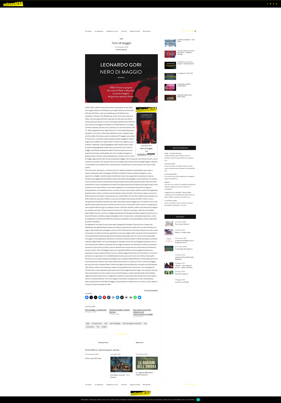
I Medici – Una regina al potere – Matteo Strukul (183, 266)
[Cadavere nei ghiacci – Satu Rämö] (170, 43)
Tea (98, 327)
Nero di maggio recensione (132, 323)
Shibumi (167, 182)
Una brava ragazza (181, 274)
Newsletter (147, 31)
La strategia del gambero (184, 249)
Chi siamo (88, 31)
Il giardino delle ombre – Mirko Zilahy (185, 96)
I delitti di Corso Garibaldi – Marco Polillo (178, 192)
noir (145, 323)
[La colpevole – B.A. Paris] (170, 76)
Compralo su (142, 154)
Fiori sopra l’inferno (182, 224)
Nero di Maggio (115, 323)
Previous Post (103, 342)
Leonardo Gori (97, 323)
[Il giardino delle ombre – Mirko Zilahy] (170, 98)
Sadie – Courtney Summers (173, 153)
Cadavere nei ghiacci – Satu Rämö (186, 40)
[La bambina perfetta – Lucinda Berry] (170, 87)
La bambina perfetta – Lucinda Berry (184, 85)
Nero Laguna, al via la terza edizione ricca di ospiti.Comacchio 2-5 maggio (143, 312)
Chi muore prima (170, 164)
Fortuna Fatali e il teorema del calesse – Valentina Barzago (185, 52)
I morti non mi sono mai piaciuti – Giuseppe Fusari (185, 63)
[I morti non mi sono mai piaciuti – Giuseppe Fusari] (170, 65)
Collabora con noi (112, 31)
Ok (198, 400)
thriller (104, 327)
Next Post (139, 342)
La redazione (99, 31)
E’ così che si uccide (171, 200)
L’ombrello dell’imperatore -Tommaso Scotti (185, 242)
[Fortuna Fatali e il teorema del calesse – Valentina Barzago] (170, 54)
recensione (90, 327)
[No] (278, 400)
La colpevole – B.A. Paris (185, 73)
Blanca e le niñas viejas (182, 232)
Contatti (124, 31)
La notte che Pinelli (181, 282)
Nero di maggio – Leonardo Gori (96, 310)
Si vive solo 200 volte (93, 358)
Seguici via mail (135, 31)
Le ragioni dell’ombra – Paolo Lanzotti (145, 373)
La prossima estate (171, 174)
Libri (121, 39)
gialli (87, 323)
